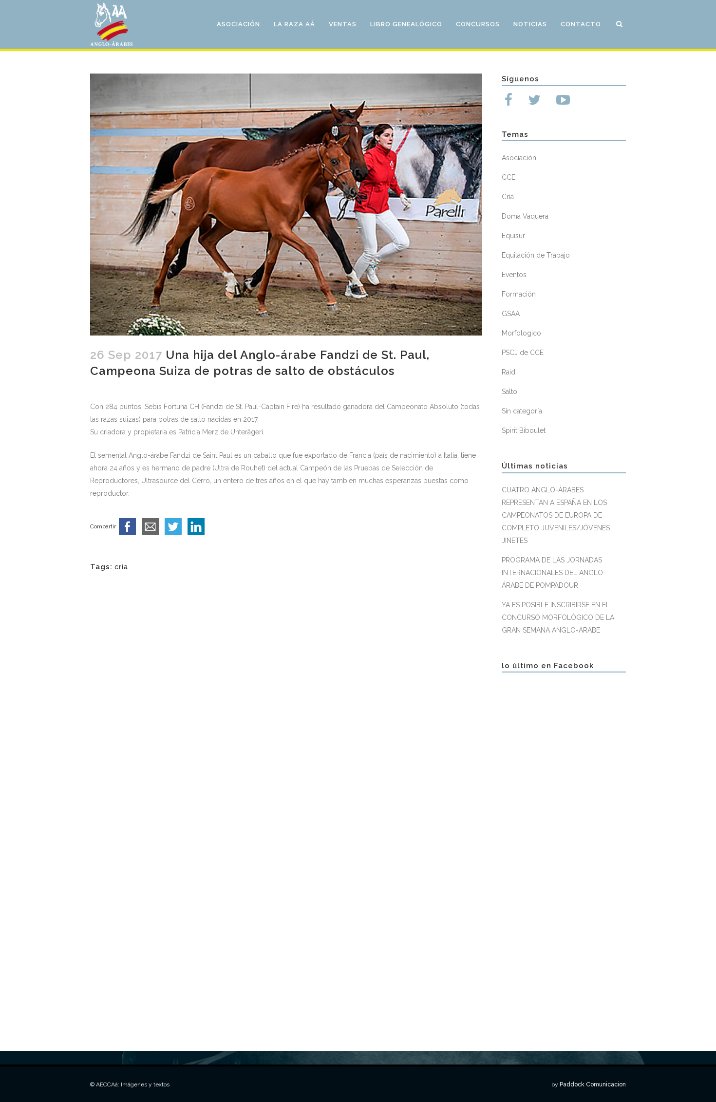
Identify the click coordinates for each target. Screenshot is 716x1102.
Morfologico (521, 333)
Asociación (519, 158)
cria (121, 567)
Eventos (514, 275)
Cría (508, 197)
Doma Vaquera (525, 216)
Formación (519, 294)
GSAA (511, 314)
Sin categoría (522, 411)
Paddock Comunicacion (593, 1084)
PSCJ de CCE (523, 352)
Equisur (513, 236)
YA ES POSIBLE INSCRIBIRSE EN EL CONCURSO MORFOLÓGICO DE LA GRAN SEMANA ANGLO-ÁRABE (558, 617)
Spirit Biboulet (524, 430)
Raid (508, 372)
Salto (509, 391)
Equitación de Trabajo (536, 255)
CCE (508, 177)
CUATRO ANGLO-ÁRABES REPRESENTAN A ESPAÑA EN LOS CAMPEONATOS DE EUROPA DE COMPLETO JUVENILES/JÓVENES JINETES (556, 515)
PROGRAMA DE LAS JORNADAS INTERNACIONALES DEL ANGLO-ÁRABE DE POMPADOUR (554, 572)
